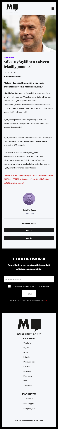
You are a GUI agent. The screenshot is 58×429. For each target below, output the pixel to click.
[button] (52, 8)
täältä (46, 300)
